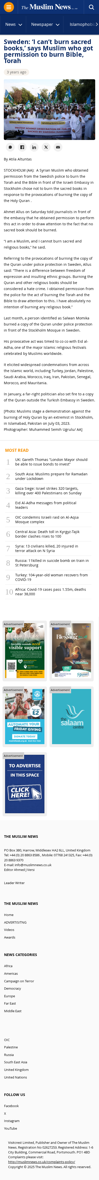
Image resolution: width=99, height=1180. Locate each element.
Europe (9, 996)
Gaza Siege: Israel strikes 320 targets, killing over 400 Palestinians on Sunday (48, 490)
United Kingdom (16, 1070)
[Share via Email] (58, 147)
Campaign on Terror (19, 981)
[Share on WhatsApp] (10, 147)
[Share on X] (46, 147)
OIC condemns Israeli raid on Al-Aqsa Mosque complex (47, 519)
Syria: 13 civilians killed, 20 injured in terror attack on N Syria (46, 548)
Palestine (11, 1047)
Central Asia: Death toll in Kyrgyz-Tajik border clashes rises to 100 (47, 534)
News (10, 24)
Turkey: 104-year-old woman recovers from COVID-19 (51, 577)
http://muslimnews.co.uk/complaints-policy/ (41, 1162)
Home (8, 915)
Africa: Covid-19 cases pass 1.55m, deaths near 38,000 (50, 591)
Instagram (12, 1121)
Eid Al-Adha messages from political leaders (45, 505)
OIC (7, 1040)
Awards (9, 937)
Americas (11, 973)
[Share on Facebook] (22, 147)
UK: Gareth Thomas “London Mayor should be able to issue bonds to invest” (51, 461)
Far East (10, 1003)
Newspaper (42, 24)
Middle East (13, 1011)
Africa (8, 966)
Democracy (12, 988)
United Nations (15, 1077)
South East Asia (15, 1062)
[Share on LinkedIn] (34, 147)
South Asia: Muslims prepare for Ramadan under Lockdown (51, 476)
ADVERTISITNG (15, 922)
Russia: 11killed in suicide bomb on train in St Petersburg (52, 562)
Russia (9, 1055)
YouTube (10, 1128)
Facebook (11, 1106)
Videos (9, 930)
